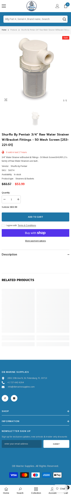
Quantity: (6, 193)
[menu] (4, 6)
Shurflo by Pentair (19, 166)
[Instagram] (14, 398)
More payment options (35, 241)
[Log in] (57, 6)
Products (13, 30)
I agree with (11, 225)
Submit (56, 444)
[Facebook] (5, 398)
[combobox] (32, 19)
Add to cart (35, 217)
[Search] (64, 19)
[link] (18, 339)
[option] (35, 70)
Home (4, 30)
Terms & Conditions (27, 225)
